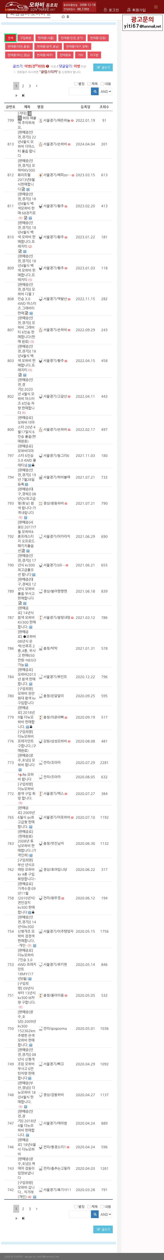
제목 (94, 84)
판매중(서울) (46, 38)
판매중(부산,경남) (19, 55)
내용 (108, 84)
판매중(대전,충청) (19, 46)
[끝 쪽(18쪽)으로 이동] (23, 96)
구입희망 (25, 38)
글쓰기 (105, 67)
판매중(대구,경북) (77, 46)
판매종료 (65, 55)
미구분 (94, 55)
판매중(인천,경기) (72, 38)
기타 (80, 55)
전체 (10, 38)
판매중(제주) (45, 55)
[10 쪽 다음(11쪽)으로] (16, 96)
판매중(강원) (98, 38)
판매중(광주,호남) (48, 46)
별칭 (81, 84)
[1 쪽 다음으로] (37, 86)
